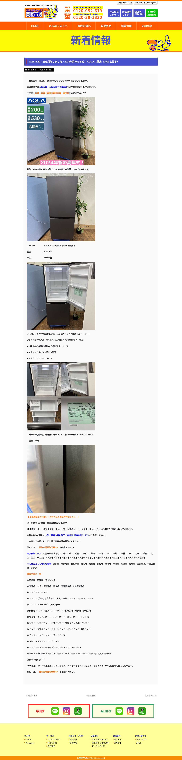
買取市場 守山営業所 (100, 743)
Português (29, 743)
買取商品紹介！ (46, 70)
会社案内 (117, 739)
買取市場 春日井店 (99, 739)
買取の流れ (84, 25)
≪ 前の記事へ (31, 695)
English (28, 739)
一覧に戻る (91, 695)
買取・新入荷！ (31, 70)
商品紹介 (73, 739)
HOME (35, 25)
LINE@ (139, 743)
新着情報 (126, 25)
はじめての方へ (58, 25)
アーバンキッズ (98, 746)
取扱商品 (106, 25)
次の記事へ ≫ (150, 695)
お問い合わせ (141, 739)
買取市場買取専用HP (48, 547)
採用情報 (117, 743)
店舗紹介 (147, 25)
